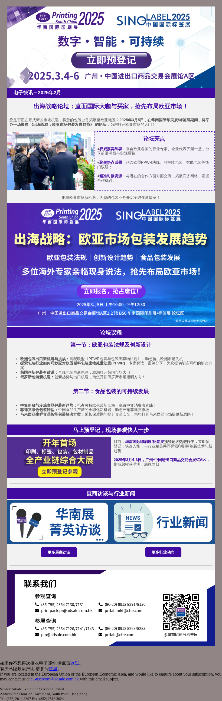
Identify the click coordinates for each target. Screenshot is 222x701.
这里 (74, 663)
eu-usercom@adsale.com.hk (55, 679)
